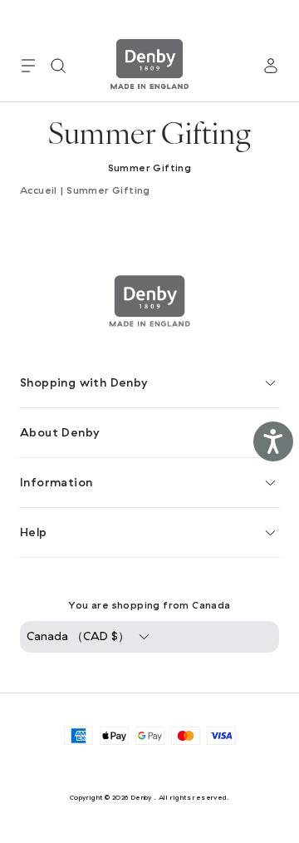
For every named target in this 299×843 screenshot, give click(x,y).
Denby (141, 797)
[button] (28, 65)
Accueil (38, 190)
